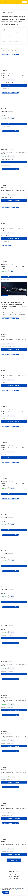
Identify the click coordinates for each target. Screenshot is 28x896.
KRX (18, 32)
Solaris (11, 32)
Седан (11, 35)
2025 (5, 35)
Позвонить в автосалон (14, 85)
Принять (6, 892)
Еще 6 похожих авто (5, 88)
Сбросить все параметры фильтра (10, 41)
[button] (5, 295)
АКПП (19, 35)
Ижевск (5, 39)
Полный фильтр (11, 29)
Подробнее (15, 889)
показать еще (14, 860)
